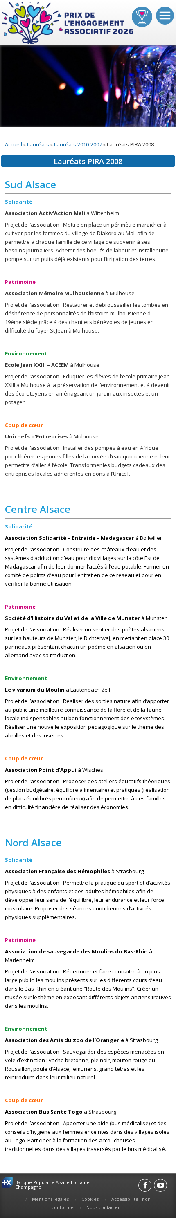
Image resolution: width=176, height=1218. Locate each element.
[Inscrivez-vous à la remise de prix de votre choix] (142, 17)
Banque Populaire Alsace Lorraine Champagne (52, 1184)
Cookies (90, 1199)
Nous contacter (103, 1207)
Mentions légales (50, 1199)
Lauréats (38, 144)
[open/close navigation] (165, 16)
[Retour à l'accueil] (68, 23)
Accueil (13, 144)
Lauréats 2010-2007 (78, 144)
